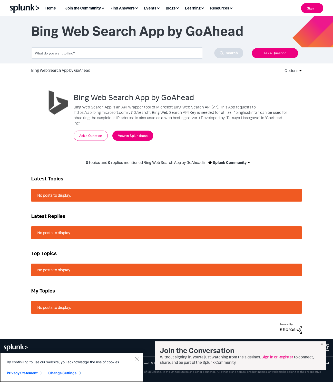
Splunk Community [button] (229, 162)
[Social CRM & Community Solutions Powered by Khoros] (291, 328)
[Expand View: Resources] (231, 8)
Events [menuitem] (150, 8)
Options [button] (289, 70)
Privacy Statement (22, 373)
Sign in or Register (277, 357)
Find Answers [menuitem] (122, 8)
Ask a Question (275, 53)
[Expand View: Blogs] (177, 8)
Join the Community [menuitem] (83, 8)
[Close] (137, 359)
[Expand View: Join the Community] (102, 8)
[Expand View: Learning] (202, 8)
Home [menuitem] (50, 8)
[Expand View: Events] (158, 8)
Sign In (312, 8)
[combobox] (137, 53)
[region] (71, 367)
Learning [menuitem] (193, 8)
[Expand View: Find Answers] (136, 8)
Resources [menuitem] (219, 8)
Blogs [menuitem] (171, 8)
